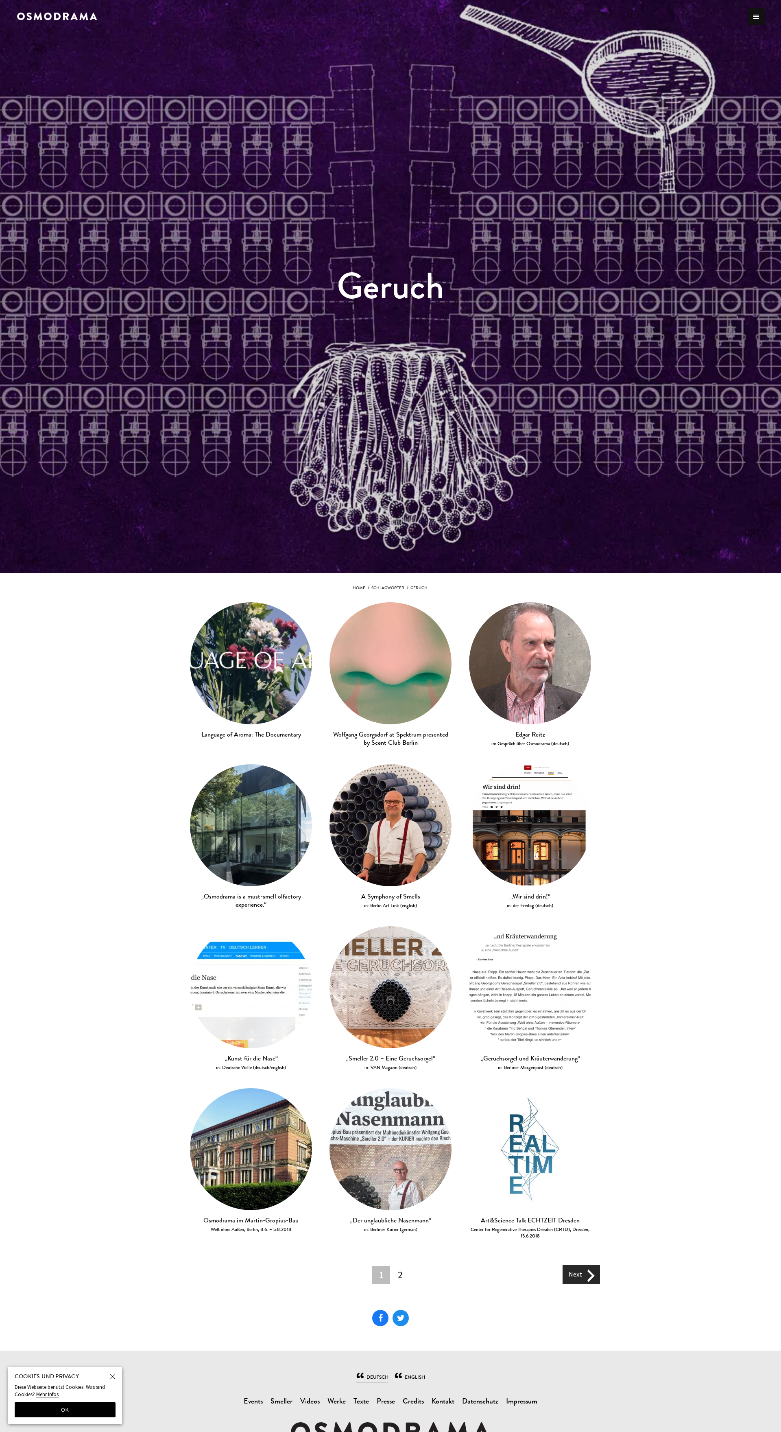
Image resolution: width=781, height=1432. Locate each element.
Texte (361, 1401)
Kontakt (443, 1401)
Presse (386, 1401)
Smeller (281, 1401)
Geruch (419, 587)
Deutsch (377, 1377)
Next (575, 1274)
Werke (336, 1401)
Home (359, 587)
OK (65, 1409)
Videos (310, 1401)
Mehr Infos (47, 1394)
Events (253, 1401)
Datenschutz (480, 1401)
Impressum (521, 1401)
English (415, 1377)
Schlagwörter (387, 587)
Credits (413, 1401)
